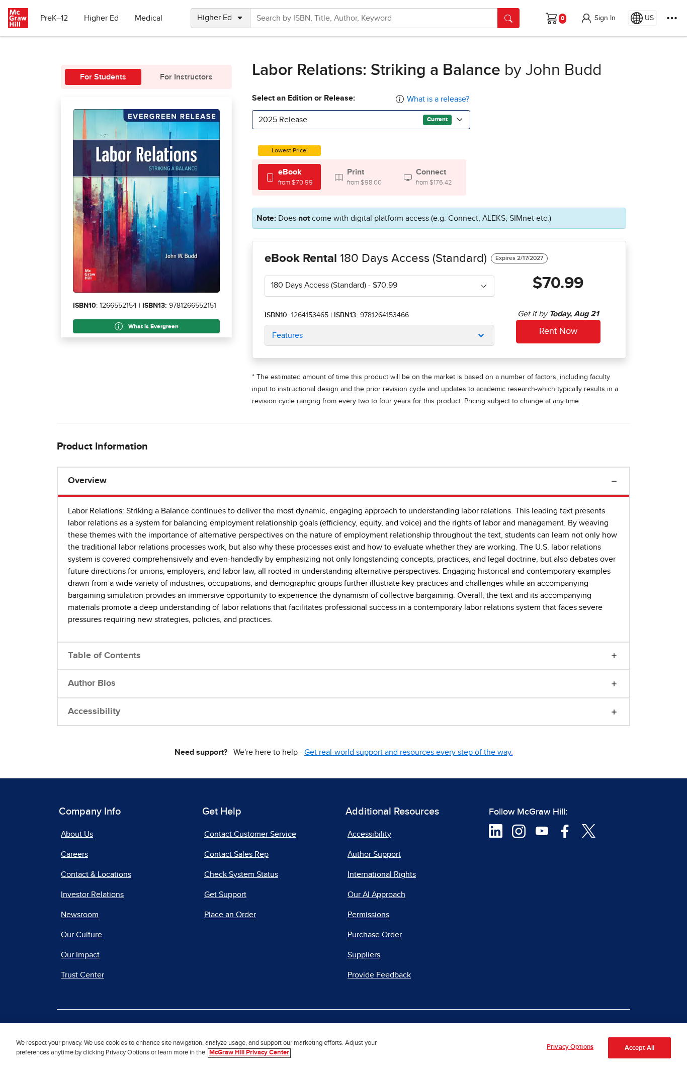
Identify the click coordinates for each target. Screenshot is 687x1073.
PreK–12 (54, 18)
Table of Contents (104, 655)
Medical (148, 18)
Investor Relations (92, 894)
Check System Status (241, 874)
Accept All (639, 1048)
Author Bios (92, 683)
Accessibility (94, 711)
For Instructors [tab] (186, 77)
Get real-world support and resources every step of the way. (408, 752)
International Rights (382, 874)
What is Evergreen (153, 327)
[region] (343, 1048)
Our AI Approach (376, 894)
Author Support (374, 854)
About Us (77, 834)
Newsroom (80, 915)
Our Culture (81, 935)
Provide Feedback (379, 975)
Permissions (368, 915)
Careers (74, 854)
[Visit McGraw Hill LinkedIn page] (495, 831)
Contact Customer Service (250, 834)
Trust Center (82, 975)
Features (287, 335)
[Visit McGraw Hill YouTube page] (542, 831)
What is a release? (438, 99)
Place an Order (230, 915)
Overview (87, 480)
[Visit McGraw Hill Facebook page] (565, 831)
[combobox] (361, 119)
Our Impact (80, 955)
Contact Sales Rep (236, 854)
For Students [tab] (103, 77)
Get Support (225, 894)
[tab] (289, 177)
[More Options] (672, 18)
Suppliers (364, 955)
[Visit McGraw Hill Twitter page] (588, 831)
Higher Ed (101, 18)
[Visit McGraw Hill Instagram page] (519, 831)
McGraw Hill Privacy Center (249, 1053)
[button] (598, 18)
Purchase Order (375, 935)
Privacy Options (570, 1047)
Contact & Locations (96, 874)
